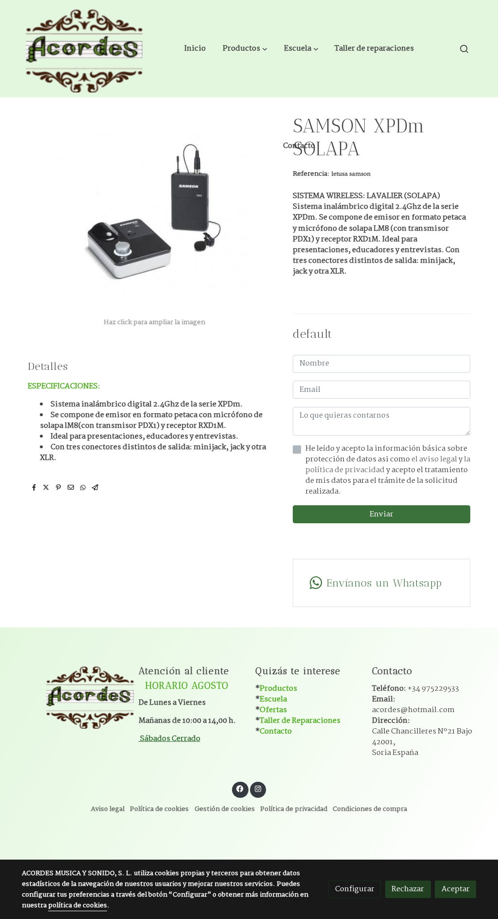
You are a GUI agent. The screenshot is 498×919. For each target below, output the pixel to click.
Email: (413, 704)
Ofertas (273, 710)
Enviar (381, 514)
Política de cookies (159, 809)
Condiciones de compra (370, 809)
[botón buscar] (464, 49)
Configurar (354, 889)
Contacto (276, 731)
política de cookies (77, 906)
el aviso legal (435, 459)
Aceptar (456, 889)
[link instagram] (257, 788)
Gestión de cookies (225, 809)
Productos (278, 688)
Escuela (273, 699)
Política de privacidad (293, 809)
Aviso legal (107, 809)
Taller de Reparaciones (300, 721)
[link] (84, 48)
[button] (244, 48)
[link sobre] (74, 696)
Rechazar (407, 889)
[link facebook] (240, 788)
